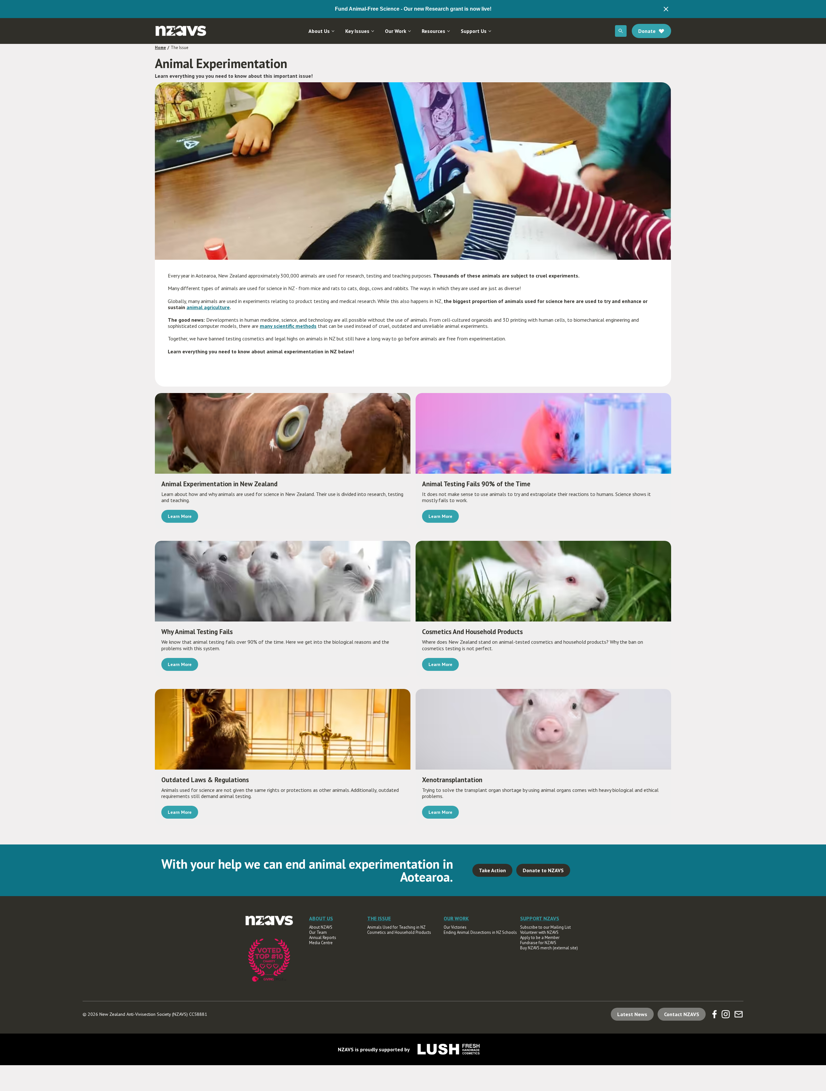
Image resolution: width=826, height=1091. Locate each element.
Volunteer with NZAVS (539, 932)
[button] (321, 31)
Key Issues (357, 31)
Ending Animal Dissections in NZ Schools (480, 932)
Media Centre (321, 942)
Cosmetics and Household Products (399, 932)
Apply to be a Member (539, 937)
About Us (319, 31)
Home (160, 47)
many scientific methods (288, 326)
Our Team (318, 932)
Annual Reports (322, 937)
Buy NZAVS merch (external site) (549, 948)
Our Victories (455, 927)
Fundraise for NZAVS (538, 942)
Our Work (395, 31)
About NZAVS (320, 927)
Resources (433, 31)
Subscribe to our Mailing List (545, 927)
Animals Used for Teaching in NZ (396, 927)
